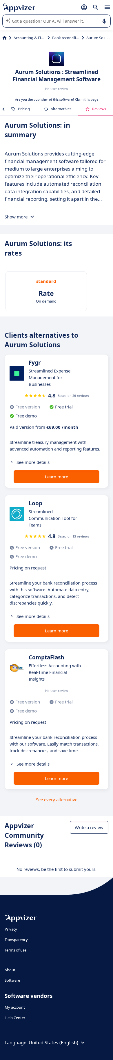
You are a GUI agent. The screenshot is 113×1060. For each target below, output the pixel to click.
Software (12, 980)
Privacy (11, 929)
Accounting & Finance (29, 37)
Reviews (99, 108)
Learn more (56, 477)
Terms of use (15, 950)
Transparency (16, 939)
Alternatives (61, 108)
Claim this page (86, 99)
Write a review (89, 827)
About (10, 969)
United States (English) (53, 1042)
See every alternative (56, 799)
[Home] (4, 38)
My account (15, 1007)
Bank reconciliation (66, 37)
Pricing (24, 108)
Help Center (15, 1017)
